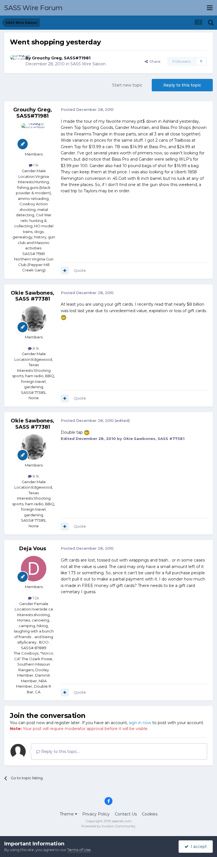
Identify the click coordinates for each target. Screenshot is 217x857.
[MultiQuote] (65, 271)
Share (154, 61)
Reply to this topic (182, 85)
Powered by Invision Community (108, 826)
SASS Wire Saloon (88, 63)
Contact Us (126, 814)
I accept (197, 846)
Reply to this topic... (60, 751)
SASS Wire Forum (33, 8)
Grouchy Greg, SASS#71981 (61, 58)
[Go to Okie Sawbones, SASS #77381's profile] (33, 319)
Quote (80, 270)
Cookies (149, 814)
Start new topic (127, 85)
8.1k (35, 348)
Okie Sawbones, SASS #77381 (32, 296)
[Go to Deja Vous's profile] (33, 568)
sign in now (140, 722)
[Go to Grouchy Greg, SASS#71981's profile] (16, 61)
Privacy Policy (96, 814)
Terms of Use (79, 849)
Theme (67, 814)
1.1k (35, 165)
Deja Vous (32, 548)
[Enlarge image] (63, 317)
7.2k (35, 598)
